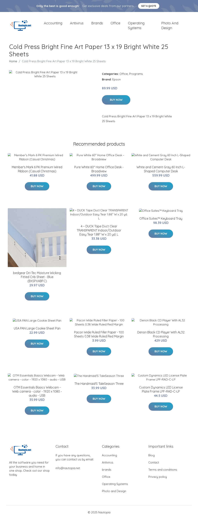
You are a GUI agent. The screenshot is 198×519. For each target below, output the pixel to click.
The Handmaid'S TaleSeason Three (99, 384)
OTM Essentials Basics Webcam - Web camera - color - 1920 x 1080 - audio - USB (37, 391)
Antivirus (77, 23)
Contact (153, 462)
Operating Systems (136, 25)
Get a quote (148, 5)
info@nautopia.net (67, 468)
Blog (151, 455)
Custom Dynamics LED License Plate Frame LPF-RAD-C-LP (161, 389)
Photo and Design (169, 25)
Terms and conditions (162, 469)
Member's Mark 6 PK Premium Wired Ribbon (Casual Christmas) (37, 169)
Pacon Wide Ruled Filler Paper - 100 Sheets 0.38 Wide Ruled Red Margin (99, 334)
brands (97, 23)
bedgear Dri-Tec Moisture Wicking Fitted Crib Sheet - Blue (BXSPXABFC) (37, 277)
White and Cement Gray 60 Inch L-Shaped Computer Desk (161, 169)
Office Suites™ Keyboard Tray (160, 218)
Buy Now (116, 100)
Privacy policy (157, 477)
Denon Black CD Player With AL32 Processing (160, 334)
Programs (136, 74)
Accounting (53, 23)
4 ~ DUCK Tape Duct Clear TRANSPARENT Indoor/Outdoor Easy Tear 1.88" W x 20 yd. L (99, 230)
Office (115, 23)
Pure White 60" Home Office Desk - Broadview (99, 169)
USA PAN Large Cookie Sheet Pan (37, 328)
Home (13, 61)
